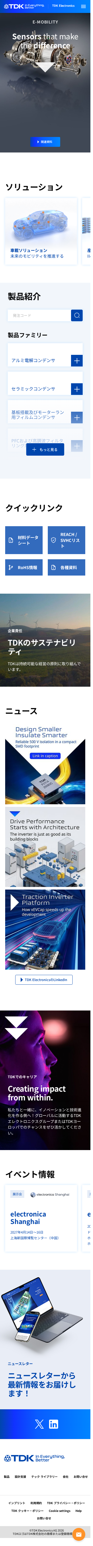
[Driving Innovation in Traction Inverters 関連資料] (45, 930)
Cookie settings (59, 1511)
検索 (77, 315)
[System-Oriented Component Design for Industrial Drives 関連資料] (45, 847)
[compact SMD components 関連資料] (45, 764)
